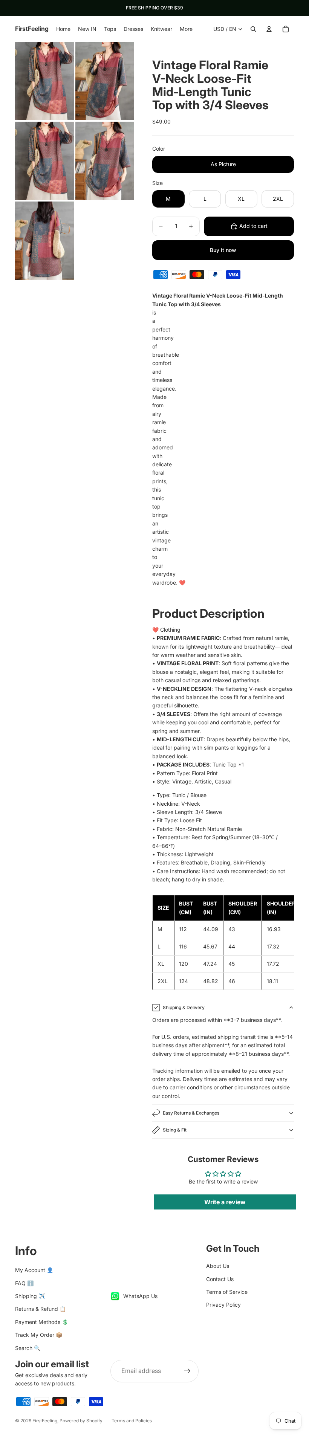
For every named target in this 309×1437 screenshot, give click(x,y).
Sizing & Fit (175, 1130)
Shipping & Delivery (184, 1007)
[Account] (269, 29)
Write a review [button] (225, 1202)
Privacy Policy (223, 1304)
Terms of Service (227, 1292)
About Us (217, 1266)
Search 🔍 (27, 1348)
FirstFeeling (44, 1420)
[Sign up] (187, 1371)
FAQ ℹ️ (24, 1283)
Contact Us (220, 1279)
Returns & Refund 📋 (40, 1309)
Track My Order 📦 (38, 1335)
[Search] (253, 29)
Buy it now (223, 250)
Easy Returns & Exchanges (191, 1113)
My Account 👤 (34, 1270)
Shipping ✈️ (30, 1296)
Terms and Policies (132, 1420)
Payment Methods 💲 (41, 1322)
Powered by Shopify (81, 1420)
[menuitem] (186, 29)
